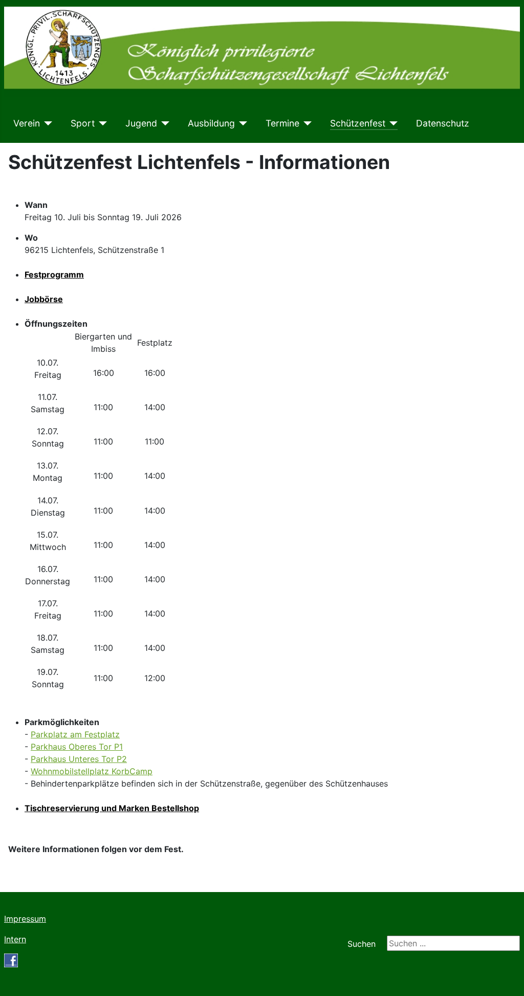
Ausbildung (211, 123)
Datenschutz (442, 123)
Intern (15, 939)
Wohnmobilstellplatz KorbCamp (91, 771)
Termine (282, 123)
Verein (26, 123)
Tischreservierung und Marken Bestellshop (112, 808)
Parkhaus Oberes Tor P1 (77, 746)
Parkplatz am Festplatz (75, 734)
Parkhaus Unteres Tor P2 (79, 759)
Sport (83, 123)
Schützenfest (357, 123)
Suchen (361, 944)
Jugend (141, 123)
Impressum (25, 919)
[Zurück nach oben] (506, 977)
